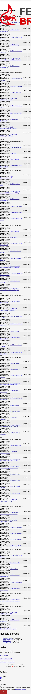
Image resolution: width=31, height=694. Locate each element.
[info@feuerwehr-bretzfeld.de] (15, 660)
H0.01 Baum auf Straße (16, 206)
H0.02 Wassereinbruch (15, 92)
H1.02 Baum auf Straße (16, 539)
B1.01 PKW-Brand (14, 159)
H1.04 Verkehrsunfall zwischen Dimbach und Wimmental (10, 459)
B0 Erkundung (7, 641)
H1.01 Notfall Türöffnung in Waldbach (8, 135)
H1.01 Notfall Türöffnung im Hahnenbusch (8, 309)
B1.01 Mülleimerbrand (15, 445)
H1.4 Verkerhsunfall (8, 639)
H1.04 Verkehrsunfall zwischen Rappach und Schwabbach (10, 266)
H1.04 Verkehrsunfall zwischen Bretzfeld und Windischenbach (10, 59)
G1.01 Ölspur (13, 153)
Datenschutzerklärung (20, 689)
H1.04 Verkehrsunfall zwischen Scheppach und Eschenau (10, 383)
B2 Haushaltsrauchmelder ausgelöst (8, 628)
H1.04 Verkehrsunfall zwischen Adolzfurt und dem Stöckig (10, 192)
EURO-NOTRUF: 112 (6, 659)
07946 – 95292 (4, 655)
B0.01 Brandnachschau (15, 113)
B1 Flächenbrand (14, 569)
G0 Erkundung (7, 642)
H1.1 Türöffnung (7, 638)
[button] (0, 686)
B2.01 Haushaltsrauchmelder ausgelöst (8, 127)
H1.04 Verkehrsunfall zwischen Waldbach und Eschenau (10, 426)
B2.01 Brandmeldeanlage (16, 86)
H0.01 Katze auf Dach (15, 147)
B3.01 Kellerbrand (14, 331)
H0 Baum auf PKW (15, 493)
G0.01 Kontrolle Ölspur (16, 212)
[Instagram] (0, 682)
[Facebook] (0, 670)
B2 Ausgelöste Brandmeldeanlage (8, 452)
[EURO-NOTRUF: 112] (15, 657)
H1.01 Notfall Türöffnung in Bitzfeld (8, 500)
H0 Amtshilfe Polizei (15, 563)
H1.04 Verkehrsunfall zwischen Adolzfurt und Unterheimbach (10, 600)
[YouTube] (0, 674)
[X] (1, 678)
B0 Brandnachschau (15, 405)
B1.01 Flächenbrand (15, 363)
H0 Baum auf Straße (15, 411)
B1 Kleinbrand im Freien (16, 582)
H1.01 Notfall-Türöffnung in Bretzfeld (8, 520)
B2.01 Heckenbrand (15, 369)
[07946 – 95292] (15, 654)
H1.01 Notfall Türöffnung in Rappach (8, 99)
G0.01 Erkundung (14, 45)
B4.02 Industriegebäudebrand (6, 177)
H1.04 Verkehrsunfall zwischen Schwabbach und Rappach (10, 289)
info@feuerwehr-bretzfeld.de (7, 662)
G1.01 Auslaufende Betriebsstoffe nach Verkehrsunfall (9, 513)
